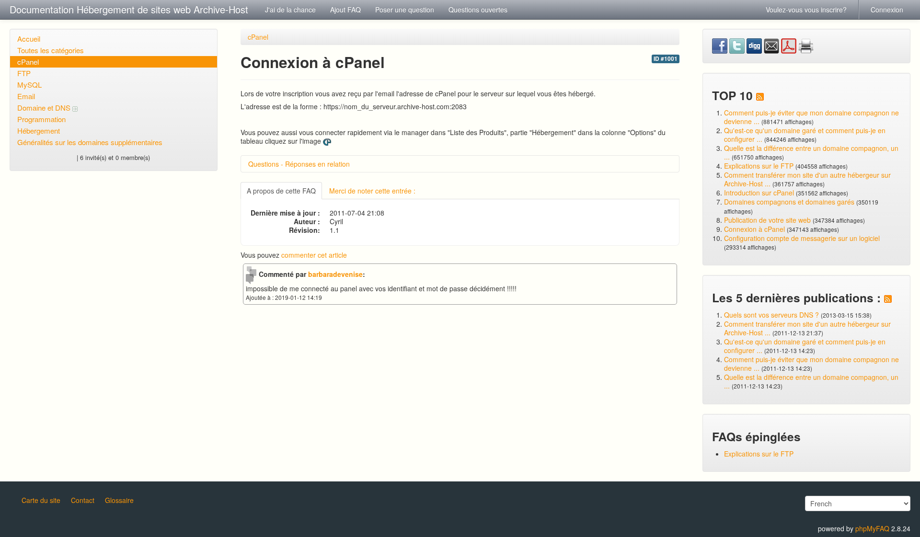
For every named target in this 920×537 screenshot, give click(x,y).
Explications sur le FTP (759, 166)
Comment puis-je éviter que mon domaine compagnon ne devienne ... (811, 117)
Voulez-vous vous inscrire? (806, 9)
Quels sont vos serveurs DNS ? (771, 315)
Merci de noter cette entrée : (372, 190)
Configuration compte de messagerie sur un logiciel (802, 238)
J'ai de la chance (290, 9)
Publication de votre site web (767, 220)
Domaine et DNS (44, 108)
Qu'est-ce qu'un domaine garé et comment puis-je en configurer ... (805, 135)
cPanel (28, 62)
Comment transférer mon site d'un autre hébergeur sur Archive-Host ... (807, 179)
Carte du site (41, 500)
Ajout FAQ (345, 9)
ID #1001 (666, 59)
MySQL (29, 85)
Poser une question (404, 9)
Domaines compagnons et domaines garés (789, 201)
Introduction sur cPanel (759, 192)
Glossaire (119, 500)
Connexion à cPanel (754, 229)
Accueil (28, 39)
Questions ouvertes (477, 9)
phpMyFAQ (872, 528)
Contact (82, 500)
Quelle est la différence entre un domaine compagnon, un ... (811, 152)
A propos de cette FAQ (281, 190)
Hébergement (38, 131)
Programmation (41, 119)
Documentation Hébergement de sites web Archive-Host (129, 9)
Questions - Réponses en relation (299, 164)
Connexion (887, 9)
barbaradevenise (335, 274)
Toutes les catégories (50, 50)
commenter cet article (314, 255)
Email (26, 96)
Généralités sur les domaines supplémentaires (89, 142)
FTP (24, 73)
